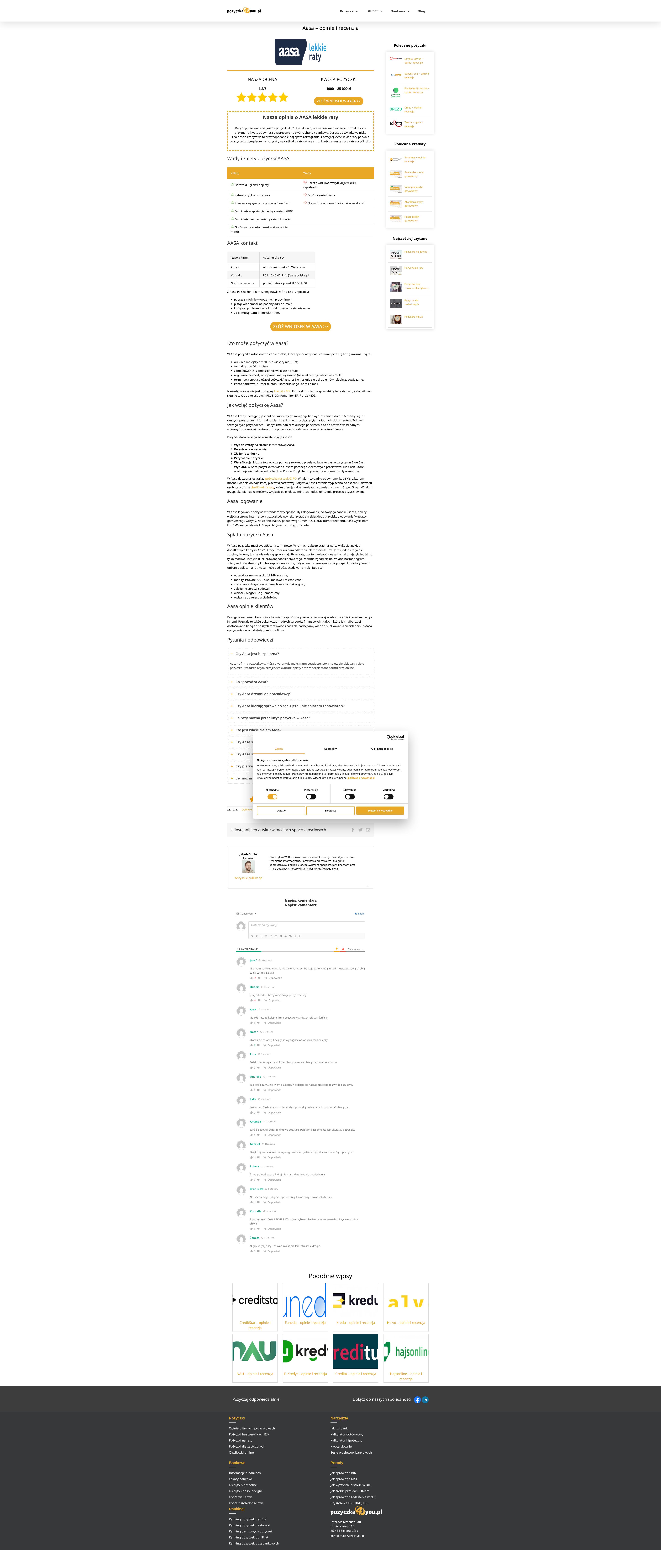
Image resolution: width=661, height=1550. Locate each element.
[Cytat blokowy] (280, 936)
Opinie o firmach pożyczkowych (252, 1428)
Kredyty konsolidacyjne (246, 1491)
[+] (300, 936)
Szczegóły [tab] (330, 748)
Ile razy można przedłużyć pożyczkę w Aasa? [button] (272, 718)
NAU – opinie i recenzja (255, 1373)
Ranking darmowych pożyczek (251, 1531)
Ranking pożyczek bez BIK (247, 1519)
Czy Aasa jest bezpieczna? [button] (257, 653)
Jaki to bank (339, 1428)
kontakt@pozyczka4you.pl (347, 1536)
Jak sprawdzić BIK (343, 1473)
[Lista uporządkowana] (271, 936)
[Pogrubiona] (251, 936)
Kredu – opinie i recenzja (355, 1322)
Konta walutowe (241, 1497)
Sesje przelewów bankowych (351, 1452)
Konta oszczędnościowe (246, 1503)
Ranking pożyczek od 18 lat (248, 1537)
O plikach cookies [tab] (382, 748)
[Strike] (266, 936)
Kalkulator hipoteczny (346, 1440)
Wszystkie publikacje (248, 878)
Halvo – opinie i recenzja (406, 1322)
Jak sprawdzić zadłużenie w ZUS (353, 1497)
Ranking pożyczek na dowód (249, 1525)
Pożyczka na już (414, 316)
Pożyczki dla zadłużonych (247, 1446)
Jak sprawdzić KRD (343, 1479)
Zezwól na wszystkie (380, 810)
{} (295, 936)
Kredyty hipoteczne (243, 1485)
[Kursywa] (256, 936)
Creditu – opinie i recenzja (355, 1373)
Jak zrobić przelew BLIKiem (349, 1491)
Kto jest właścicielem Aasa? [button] (258, 730)
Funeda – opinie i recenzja (305, 1322)
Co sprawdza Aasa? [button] (251, 681)
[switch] (311, 796)
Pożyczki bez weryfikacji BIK (249, 1434)
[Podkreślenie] (261, 936)
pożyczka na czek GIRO (280, 478)
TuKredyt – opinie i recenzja (305, 1373)
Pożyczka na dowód (416, 251)
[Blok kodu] (285, 936)
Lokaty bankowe (241, 1479)
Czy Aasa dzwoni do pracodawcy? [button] (263, 693)
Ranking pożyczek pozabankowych (254, 1543)
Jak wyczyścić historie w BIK (350, 1485)
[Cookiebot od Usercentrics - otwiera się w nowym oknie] (389, 737)
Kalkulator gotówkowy (346, 1434)
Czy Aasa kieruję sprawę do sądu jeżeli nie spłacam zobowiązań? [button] (289, 706)
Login (361, 913)
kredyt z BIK (282, 391)
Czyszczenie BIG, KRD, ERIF (349, 1503)
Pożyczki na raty (414, 268)
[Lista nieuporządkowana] (276, 936)
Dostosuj (330, 810)
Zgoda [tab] (279, 748)
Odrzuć (281, 810)
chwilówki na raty (262, 487)
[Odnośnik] (290, 936)
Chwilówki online (241, 1452)
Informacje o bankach (245, 1473)
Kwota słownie (341, 1446)
